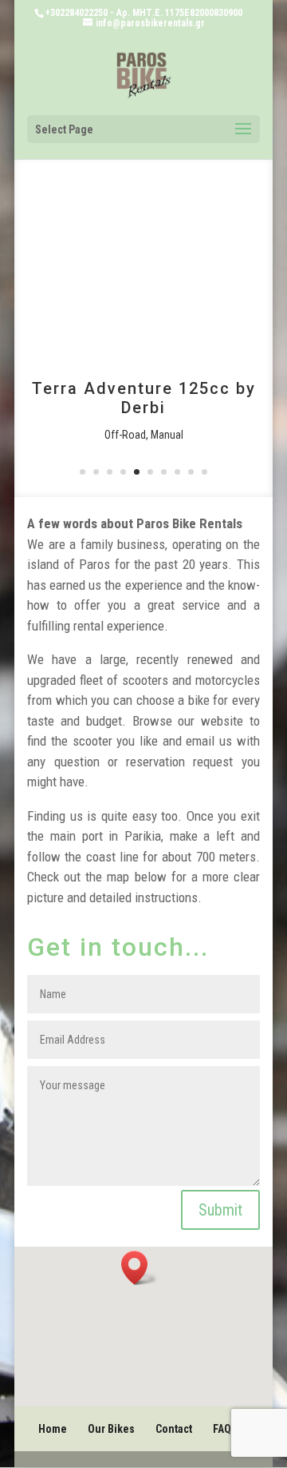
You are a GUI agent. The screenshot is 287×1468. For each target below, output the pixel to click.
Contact (173, 1428)
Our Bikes (111, 1428)
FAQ (222, 1428)
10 (204, 472)
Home (52, 1428)
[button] (139, 1267)
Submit (220, 1209)
